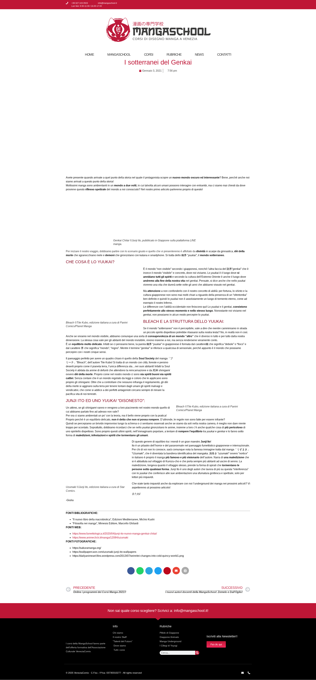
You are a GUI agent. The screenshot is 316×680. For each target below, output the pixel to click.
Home (89, 54)
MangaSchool (119, 54)
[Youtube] (248, 4)
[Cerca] (197, 653)
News (199, 54)
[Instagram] (242, 4)
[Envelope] (242, 673)
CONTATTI (224, 54)
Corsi (148, 54)
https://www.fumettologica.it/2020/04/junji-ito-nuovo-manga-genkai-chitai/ (114, 533)
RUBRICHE (174, 54)
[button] (131, 570)
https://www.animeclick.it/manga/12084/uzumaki (100, 537)
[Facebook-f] (237, 4)
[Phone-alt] (249, 673)
